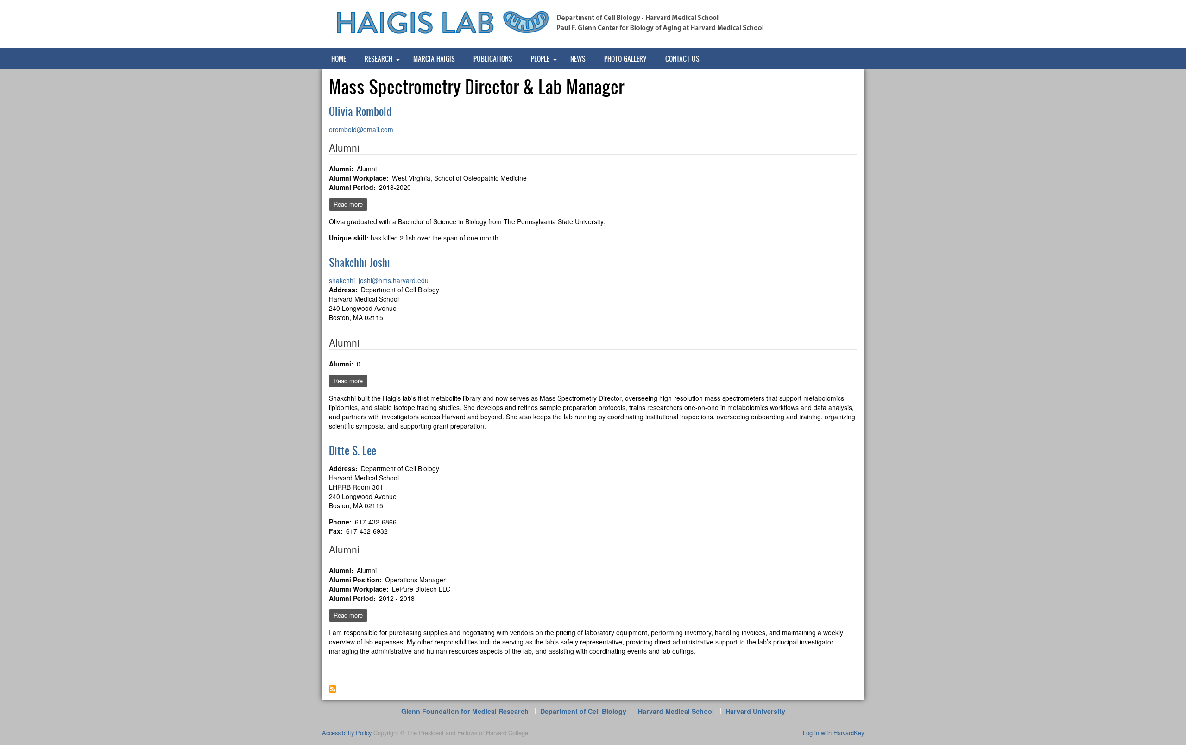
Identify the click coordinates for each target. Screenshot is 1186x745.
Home (338, 58)
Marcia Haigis (434, 58)
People (540, 58)
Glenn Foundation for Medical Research (465, 711)
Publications (492, 58)
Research (378, 58)
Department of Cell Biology (583, 711)
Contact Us (682, 58)
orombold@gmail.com (361, 129)
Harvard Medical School (676, 711)
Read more (350, 205)
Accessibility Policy (347, 732)
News (578, 58)
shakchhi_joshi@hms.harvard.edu (379, 280)
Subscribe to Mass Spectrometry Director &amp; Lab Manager (332, 689)
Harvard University (755, 711)
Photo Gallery (625, 58)
